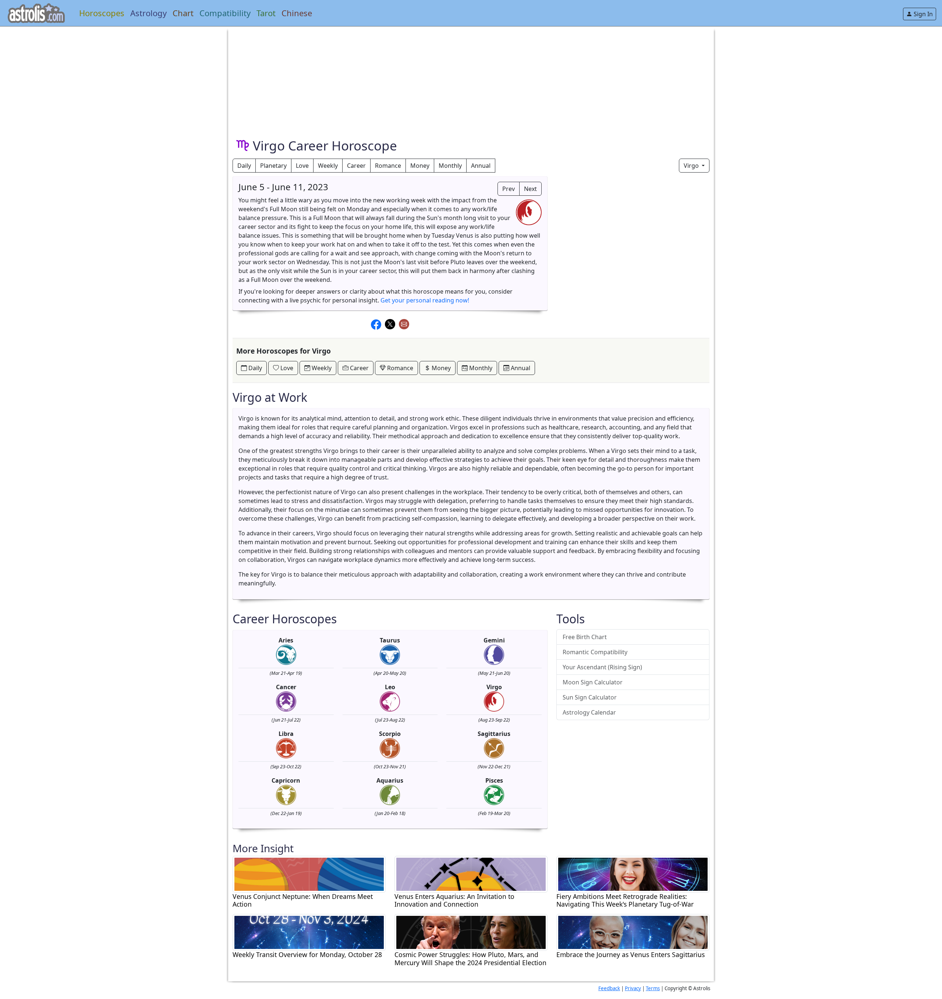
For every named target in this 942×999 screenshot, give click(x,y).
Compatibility (225, 12)
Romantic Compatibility (595, 652)
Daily (244, 166)
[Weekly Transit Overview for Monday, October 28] (309, 932)
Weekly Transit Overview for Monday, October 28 (307, 955)
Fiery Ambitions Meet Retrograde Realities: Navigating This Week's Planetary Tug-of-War (625, 900)
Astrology (148, 12)
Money (419, 166)
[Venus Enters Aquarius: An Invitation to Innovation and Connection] (471, 873)
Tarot (266, 12)
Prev (508, 189)
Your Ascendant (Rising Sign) (602, 667)
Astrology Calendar (589, 712)
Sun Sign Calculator (590, 697)
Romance (388, 166)
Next (530, 189)
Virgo (692, 166)
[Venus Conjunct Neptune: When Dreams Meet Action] (309, 873)
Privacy (633, 988)
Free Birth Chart (585, 637)
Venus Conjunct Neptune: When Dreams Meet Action (303, 900)
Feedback (609, 988)
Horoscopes (101, 12)
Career (356, 166)
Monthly (450, 166)
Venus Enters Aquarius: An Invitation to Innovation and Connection (454, 900)
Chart (183, 12)
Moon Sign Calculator (593, 682)
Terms (653, 988)
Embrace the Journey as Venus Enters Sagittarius (630, 955)
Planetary (273, 166)
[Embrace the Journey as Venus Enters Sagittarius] (632, 932)
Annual (481, 166)
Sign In (922, 14)
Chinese (296, 12)
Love (302, 166)
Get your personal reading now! (424, 300)
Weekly (328, 166)
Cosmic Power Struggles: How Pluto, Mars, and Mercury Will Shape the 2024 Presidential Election (470, 958)
